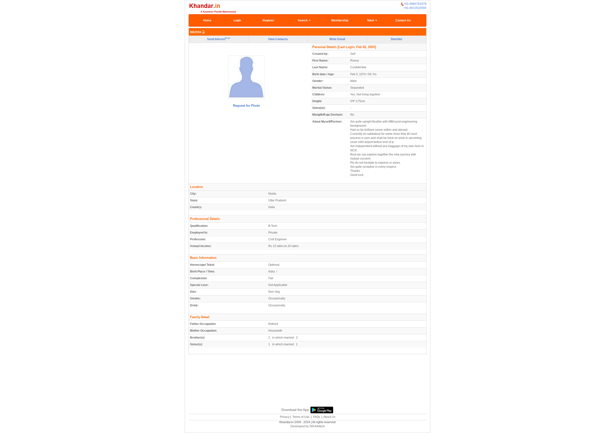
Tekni (371, 20)
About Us (329, 417)
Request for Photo (246, 105)
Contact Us (403, 20)
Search (303, 20)
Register (268, 20)
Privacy (284, 417)
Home (207, 20)
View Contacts (278, 39)
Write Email (337, 39)
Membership (339, 20)
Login (237, 20)
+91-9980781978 (415, 4)
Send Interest (218, 39)
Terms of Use (300, 417)
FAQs (316, 417)
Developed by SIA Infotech (307, 426)
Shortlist (396, 39)
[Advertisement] (307, 386)
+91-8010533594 (415, 8)
